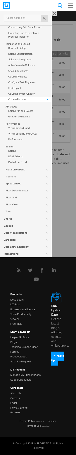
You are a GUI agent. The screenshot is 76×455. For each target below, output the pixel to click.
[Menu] (70, 5)
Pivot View (12, 205)
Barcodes (10, 240)
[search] (44, 18)
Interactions (11, 254)
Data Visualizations (15, 233)
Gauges (8, 226)
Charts (8, 219)
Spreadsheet (13, 184)
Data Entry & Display (16, 247)
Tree (8, 212)
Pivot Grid (11, 198)
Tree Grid (11, 177)
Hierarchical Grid (15, 170)
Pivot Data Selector (17, 191)
